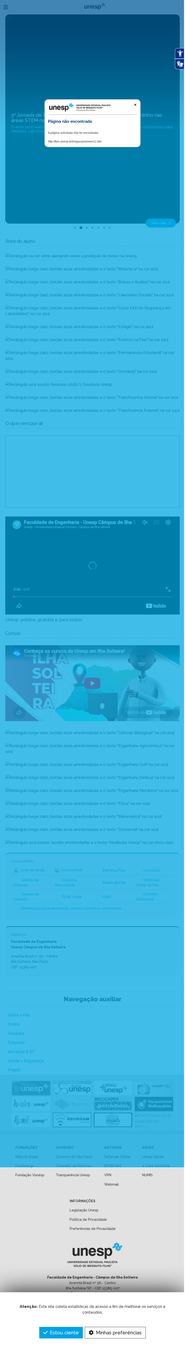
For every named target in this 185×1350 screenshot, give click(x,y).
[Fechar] (135, 105)
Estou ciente (64, 1333)
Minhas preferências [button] (118, 1333)
